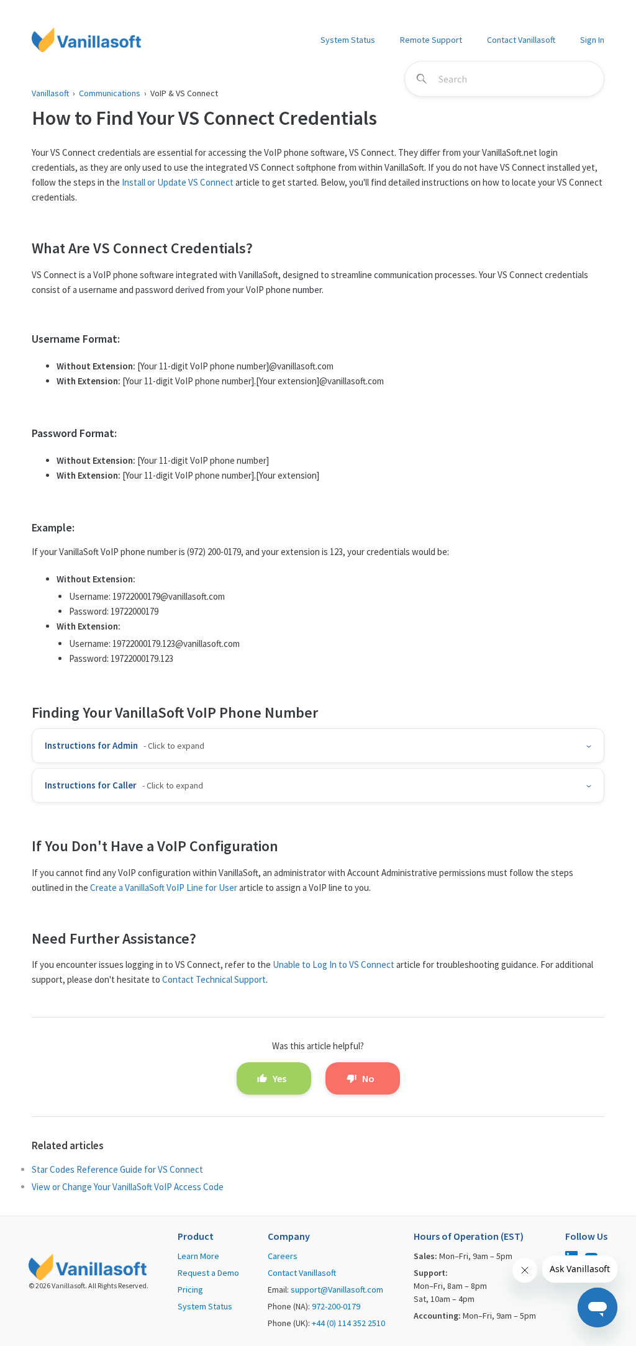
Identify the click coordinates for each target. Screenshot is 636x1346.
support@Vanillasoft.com (337, 1289)
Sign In (592, 39)
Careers (283, 1256)
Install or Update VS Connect (178, 182)
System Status (347, 39)
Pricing (190, 1289)
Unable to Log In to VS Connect (333, 964)
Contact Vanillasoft (521, 39)
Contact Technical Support (214, 979)
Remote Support (431, 39)
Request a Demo (208, 1272)
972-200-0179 (336, 1306)
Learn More (198, 1256)
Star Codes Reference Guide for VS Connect (117, 1169)
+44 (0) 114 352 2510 (348, 1323)
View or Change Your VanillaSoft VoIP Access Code (128, 1187)
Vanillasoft (50, 93)
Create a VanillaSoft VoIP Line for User (163, 887)
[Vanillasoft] (86, 39)
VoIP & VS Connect (184, 93)
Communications (109, 93)
